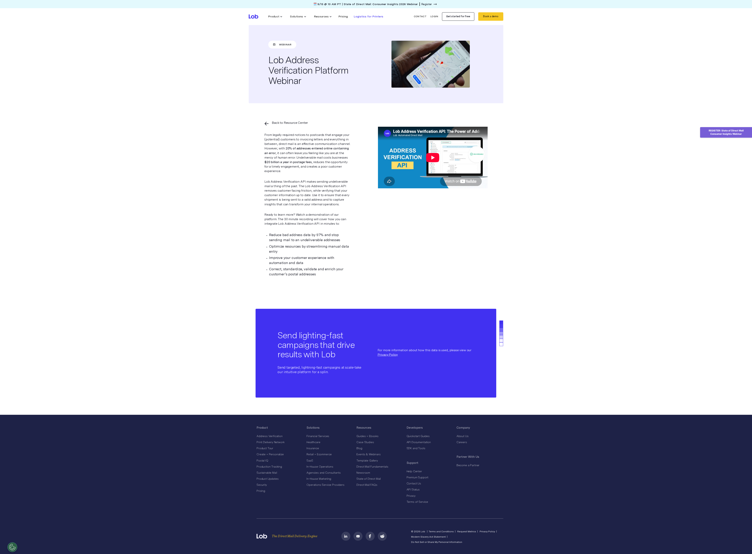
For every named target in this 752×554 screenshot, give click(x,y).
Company (463, 427)
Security (262, 484)
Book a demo (490, 16)
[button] (275, 16)
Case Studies (365, 442)
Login (434, 16)
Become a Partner (467, 465)
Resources (363, 427)
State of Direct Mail (368, 478)
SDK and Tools (416, 448)
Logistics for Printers (368, 16)
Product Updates (268, 478)
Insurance (312, 448)
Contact (420, 16)
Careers (461, 442)
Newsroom (363, 472)
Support (412, 463)
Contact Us (414, 483)
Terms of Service (417, 501)
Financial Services (317, 436)
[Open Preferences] (12, 547)
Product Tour (265, 448)
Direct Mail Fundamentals (372, 466)
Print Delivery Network (270, 442)
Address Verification (270, 436)
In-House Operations (319, 466)
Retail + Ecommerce (319, 454)
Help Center (414, 471)
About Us (462, 436)
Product (262, 427)
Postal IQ (262, 460)
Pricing (343, 16)
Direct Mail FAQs (366, 484)
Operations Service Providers (325, 484)
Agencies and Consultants (323, 472)
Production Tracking (269, 466)
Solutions (313, 427)
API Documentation (419, 442)
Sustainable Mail (267, 472)
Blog (359, 448)
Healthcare (313, 442)
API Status (413, 489)
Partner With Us (467, 457)
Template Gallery (367, 460)
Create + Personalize (270, 454)
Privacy (411, 495)
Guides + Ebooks (367, 436)
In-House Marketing (318, 478)
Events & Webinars (368, 454)
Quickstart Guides (418, 436)
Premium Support (417, 477)
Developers (415, 427)
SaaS (309, 460)
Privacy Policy (388, 354)
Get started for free (458, 16)
